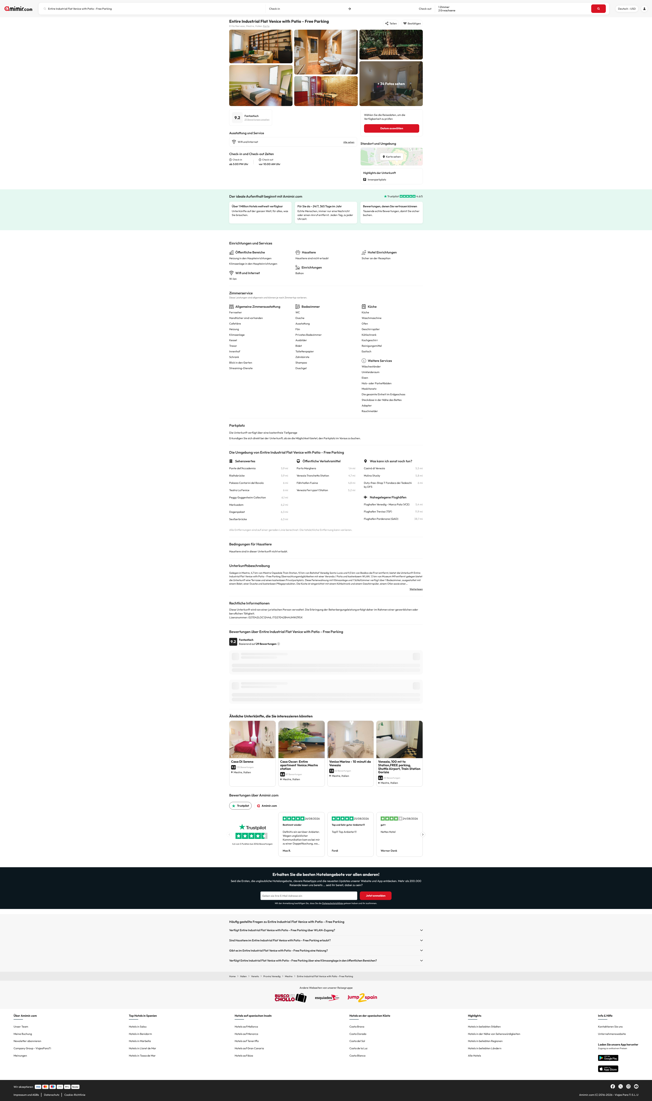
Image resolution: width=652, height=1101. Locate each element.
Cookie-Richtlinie (74, 1094)
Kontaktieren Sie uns (610, 1026)
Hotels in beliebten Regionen (485, 1041)
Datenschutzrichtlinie (332, 903)
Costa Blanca (357, 1055)
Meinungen (20, 1055)
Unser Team (21, 1026)
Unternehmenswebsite (612, 1034)
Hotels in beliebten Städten (484, 1026)
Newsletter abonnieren (27, 1041)
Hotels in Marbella (140, 1041)
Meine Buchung (23, 1034)
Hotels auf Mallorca (246, 1026)
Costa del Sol (357, 1041)
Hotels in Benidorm (140, 1034)
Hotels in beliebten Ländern (484, 1048)
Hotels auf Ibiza (244, 1055)
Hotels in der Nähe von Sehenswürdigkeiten (494, 1034)
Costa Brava (356, 1026)
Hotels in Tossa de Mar (142, 1055)
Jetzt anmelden (375, 895)
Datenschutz (51, 1094)
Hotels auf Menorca (246, 1034)
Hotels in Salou (138, 1026)
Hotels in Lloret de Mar (142, 1048)
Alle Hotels (474, 1055)
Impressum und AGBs (26, 1094)
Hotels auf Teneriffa (247, 1041)
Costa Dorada (357, 1034)
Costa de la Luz (358, 1048)
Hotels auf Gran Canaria (249, 1048)
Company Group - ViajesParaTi (32, 1048)
